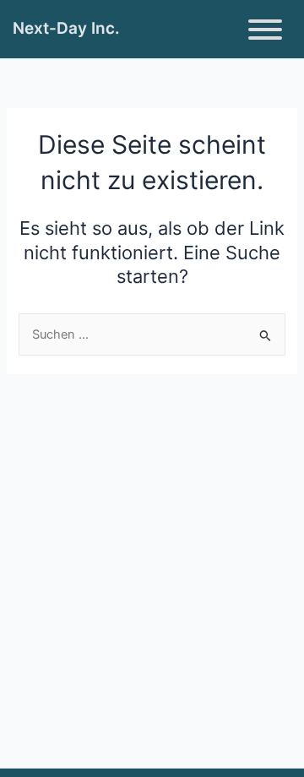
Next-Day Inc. (66, 28)
